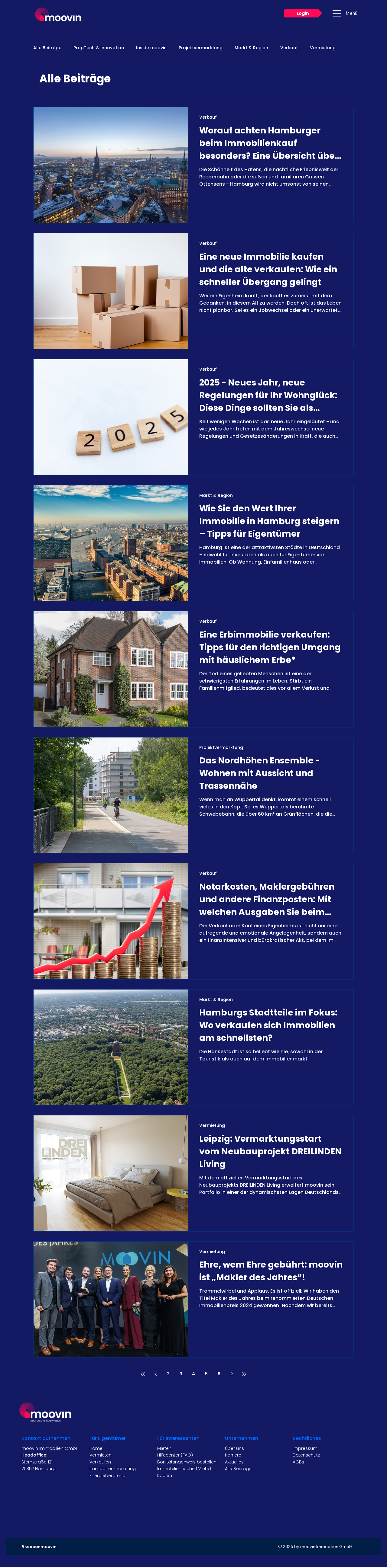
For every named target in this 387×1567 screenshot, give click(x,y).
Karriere (233, 1455)
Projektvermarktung (201, 48)
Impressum (305, 1448)
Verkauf (289, 48)
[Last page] (244, 1373)
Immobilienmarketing (112, 1469)
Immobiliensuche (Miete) (184, 1469)
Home (95, 1448)
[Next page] (231, 1373)
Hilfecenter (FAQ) (175, 1455)
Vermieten (100, 1455)
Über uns (234, 1448)
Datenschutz (306, 1455)
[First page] (142, 1373)
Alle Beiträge (47, 48)
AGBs (298, 1462)
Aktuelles (234, 1462)
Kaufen (164, 1476)
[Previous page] (155, 1373)
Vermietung (323, 48)
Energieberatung (107, 1476)
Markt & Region (251, 48)
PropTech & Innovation (98, 48)
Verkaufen (100, 1462)
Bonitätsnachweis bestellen (186, 1462)
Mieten (164, 1448)
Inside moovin (151, 48)
